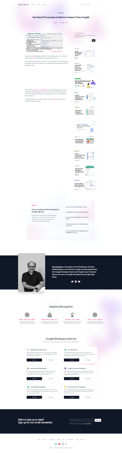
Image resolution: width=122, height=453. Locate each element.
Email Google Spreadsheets (37, 387)
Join (94, 40)
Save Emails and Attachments (38, 368)
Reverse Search (69, 439)
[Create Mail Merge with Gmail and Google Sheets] (84, 126)
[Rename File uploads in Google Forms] (84, 170)
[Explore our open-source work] (63, 444)
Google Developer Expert (64, 272)
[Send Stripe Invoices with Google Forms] (84, 185)
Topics (38, 4)
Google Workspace (74, 274)
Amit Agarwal (57, 267)
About (32, 4)
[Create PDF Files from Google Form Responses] (84, 68)
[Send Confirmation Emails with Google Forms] (84, 53)
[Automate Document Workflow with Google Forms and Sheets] (84, 82)
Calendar (59, 439)
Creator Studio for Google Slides (76, 387)
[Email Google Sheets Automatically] (84, 141)
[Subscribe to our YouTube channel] (59, 444)
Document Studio (72, 350)
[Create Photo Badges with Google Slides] (84, 155)
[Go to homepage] (23, 4)
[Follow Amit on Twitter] (72, 281)
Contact (44, 4)
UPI (63, 439)
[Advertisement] (46, 77)
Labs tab (55, 99)
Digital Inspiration (60, 447)
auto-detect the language (39, 90)
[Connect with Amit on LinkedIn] (76, 281)
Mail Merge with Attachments (38, 350)
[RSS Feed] (66, 444)
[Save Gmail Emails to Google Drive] (84, 112)
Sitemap (82, 439)
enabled (33, 56)
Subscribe (98, 420)
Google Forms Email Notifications (77, 368)
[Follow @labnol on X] (56, 444)
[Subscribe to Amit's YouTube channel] (79, 281)
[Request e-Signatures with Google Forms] (84, 97)
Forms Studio (51, 439)
